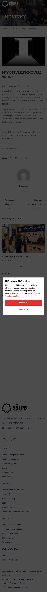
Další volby (23, 309)
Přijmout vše (23, 303)
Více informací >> (12, 296)
